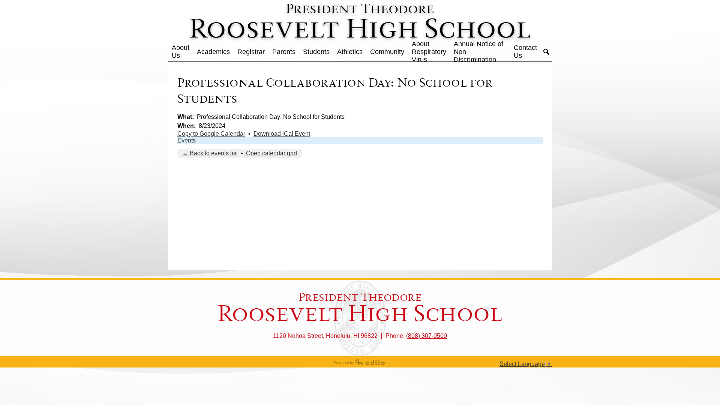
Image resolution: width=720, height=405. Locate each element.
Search (546, 52)
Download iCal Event (282, 133)
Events (186, 140)
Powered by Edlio (360, 362)
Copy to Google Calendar (211, 133)
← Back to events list (210, 153)
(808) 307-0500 (426, 336)
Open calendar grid (271, 153)
